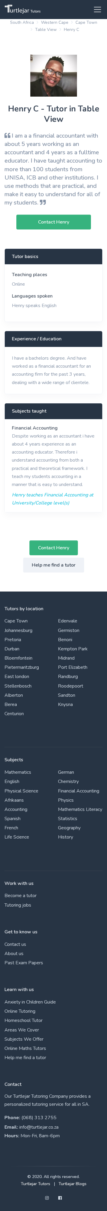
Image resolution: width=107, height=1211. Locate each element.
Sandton (66, 695)
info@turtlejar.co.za (39, 1127)
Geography (69, 828)
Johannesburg (18, 630)
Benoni (65, 639)
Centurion (14, 713)
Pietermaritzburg (21, 667)
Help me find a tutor (53, 565)
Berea (10, 704)
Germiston (68, 630)
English (11, 781)
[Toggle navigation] (95, 9)
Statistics (67, 818)
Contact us (15, 944)
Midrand (66, 658)
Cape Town (86, 22)
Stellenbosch (18, 686)
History (65, 837)
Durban (11, 649)
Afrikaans (14, 800)
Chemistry (68, 781)
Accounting (15, 809)
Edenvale (67, 621)
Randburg (68, 676)
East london (16, 676)
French (11, 828)
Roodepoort (70, 686)
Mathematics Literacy (80, 809)
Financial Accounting (35, 428)
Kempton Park (73, 649)
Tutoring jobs (17, 905)
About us (13, 953)
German (66, 772)
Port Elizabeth (72, 667)
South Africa (22, 22)
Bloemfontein (18, 658)
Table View (46, 29)
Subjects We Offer (23, 1039)
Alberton (13, 695)
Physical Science (21, 791)
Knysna (65, 704)
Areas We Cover (21, 1030)
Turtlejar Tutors (35, 1184)
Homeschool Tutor (23, 1020)
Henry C (71, 29)
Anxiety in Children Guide (30, 1002)
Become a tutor (20, 895)
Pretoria (12, 639)
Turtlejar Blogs (72, 1184)
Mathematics (17, 772)
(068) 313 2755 (38, 1117)
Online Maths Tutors (25, 1048)
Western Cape (54, 22)
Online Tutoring (19, 1011)
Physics (66, 800)
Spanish (12, 818)
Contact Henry (53, 548)
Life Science (16, 837)
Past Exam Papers (23, 963)
